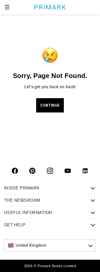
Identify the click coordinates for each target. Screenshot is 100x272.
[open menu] (7, 7)
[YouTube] (68, 171)
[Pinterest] (32, 171)
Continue (49, 105)
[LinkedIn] (85, 171)
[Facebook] (15, 171)
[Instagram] (50, 171)
